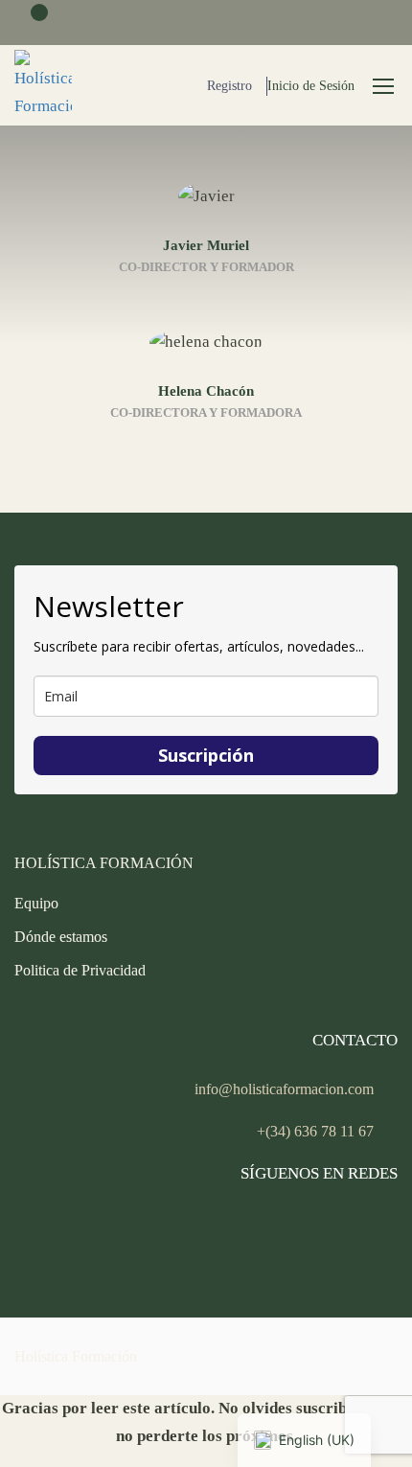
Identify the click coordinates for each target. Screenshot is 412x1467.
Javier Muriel (206, 245)
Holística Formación (75, 1356)
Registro (229, 86)
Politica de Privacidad (80, 970)
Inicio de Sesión (311, 86)
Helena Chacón (206, 391)
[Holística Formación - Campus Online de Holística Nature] (43, 85)
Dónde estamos (60, 936)
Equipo (36, 903)
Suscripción (206, 755)
